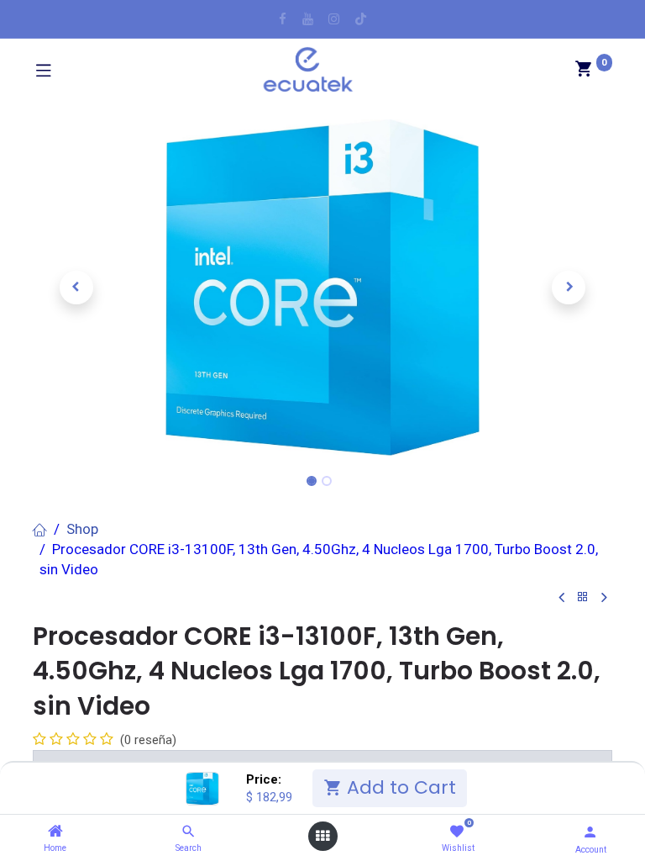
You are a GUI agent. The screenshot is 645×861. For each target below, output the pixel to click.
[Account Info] (590, 832)
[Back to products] (583, 597)
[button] (76, 287)
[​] (282, 19)
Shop (82, 528)
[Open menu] (322, 836)
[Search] (189, 831)
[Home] (55, 831)
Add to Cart (399, 787)
